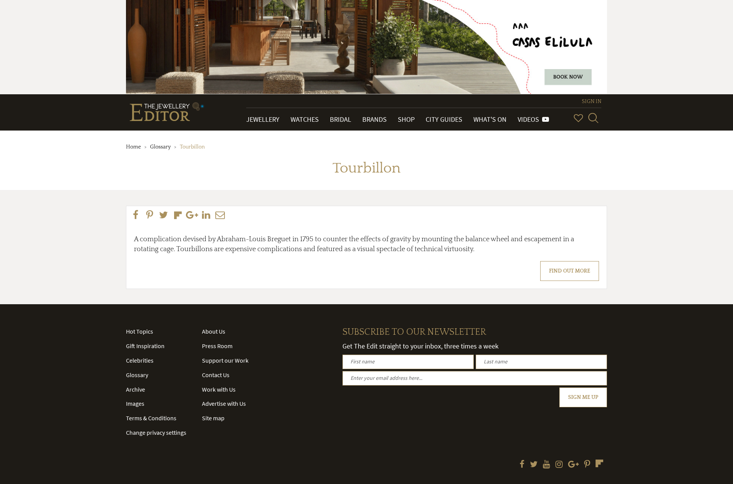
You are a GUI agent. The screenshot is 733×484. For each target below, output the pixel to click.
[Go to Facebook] (522, 465)
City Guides (444, 119)
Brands (374, 119)
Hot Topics (139, 331)
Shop (406, 119)
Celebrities (139, 360)
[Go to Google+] (573, 465)
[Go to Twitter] (534, 465)
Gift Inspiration (145, 346)
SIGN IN (591, 101)
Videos (530, 119)
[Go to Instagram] (559, 465)
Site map (213, 418)
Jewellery (262, 119)
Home (133, 147)
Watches (305, 119)
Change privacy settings (156, 432)
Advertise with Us (224, 403)
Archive (135, 389)
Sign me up (583, 397)
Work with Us (219, 389)
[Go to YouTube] (546, 465)
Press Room (217, 346)
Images (135, 403)
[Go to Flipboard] (599, 463)
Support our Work (225, 360)
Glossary (160, 147)
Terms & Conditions (151, 418)
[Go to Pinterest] (587, 465)
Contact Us (215, 375)
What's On (490, 119)
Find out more (569, 271)
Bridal (340, 119)
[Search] (593, 118)
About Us (213, 331)
